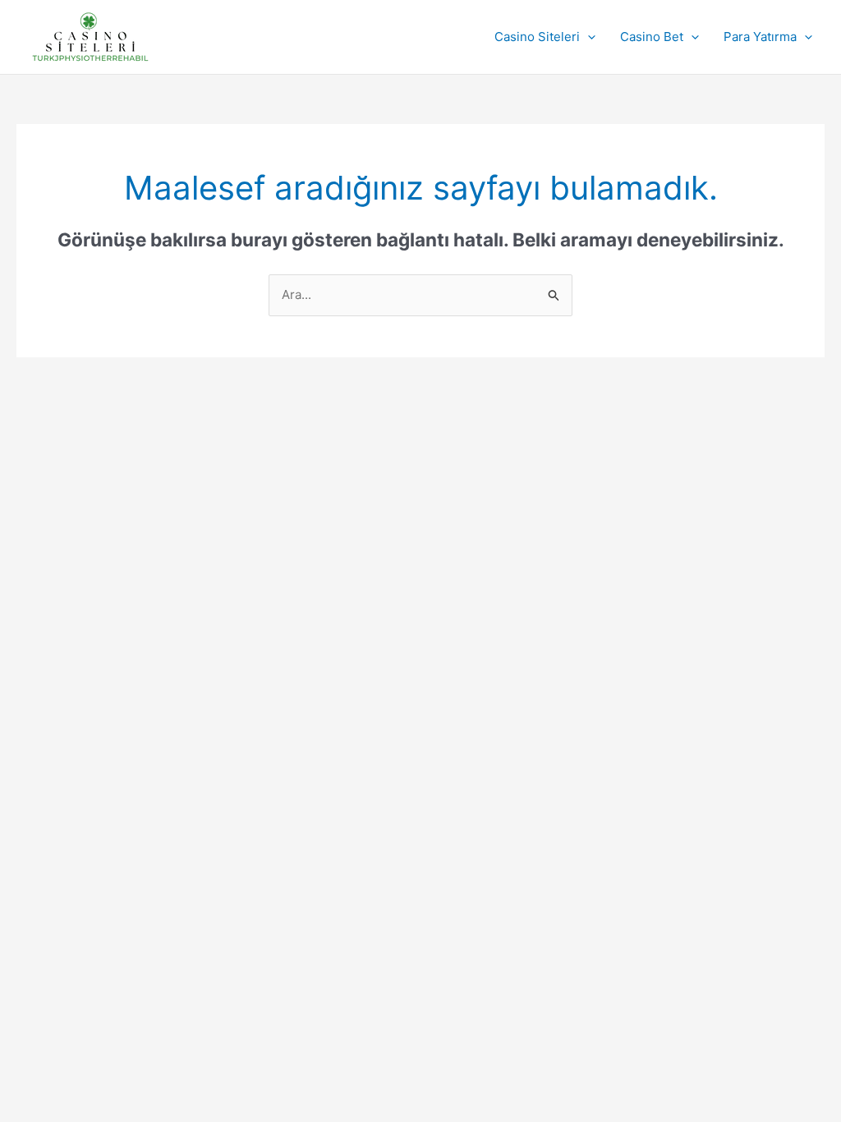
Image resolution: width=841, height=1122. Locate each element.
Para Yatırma (760, 36)
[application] (587, 37)
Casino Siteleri (537, 36)
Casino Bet (651, 36)
